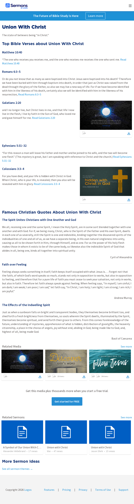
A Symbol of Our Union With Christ (23, 447)
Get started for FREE (67, 401)
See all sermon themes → (17, 469)
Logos (28, 489)
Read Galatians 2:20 (43, 118)
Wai (49, 451)
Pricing (66, 489)
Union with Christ (57, 447)
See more (126, 346)
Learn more (95, 16)
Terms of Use (103, 489)
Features (49, 489)
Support (123, 489)
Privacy (83, 489)
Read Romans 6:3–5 (29, 94)
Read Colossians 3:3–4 (47, 184)
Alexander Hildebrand (14, 451)
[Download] (128, 133)
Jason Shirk (97, 451)
